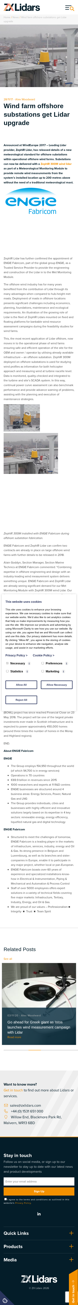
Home (7, 17)
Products (13, 1246)
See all (8, 959)
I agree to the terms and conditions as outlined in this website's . (36, 1201)
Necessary (17, 663)
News (16, 17)
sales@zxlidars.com (25, 1105)
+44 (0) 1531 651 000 (26, 1111)
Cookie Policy (43, 655)
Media (10, 1259)
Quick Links (16, 1233)
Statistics (16, 671)
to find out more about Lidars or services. (39, 1090)
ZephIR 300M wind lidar (56, 164)
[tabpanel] (39, 1004)
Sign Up (39, 1191)
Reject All (21, 699)
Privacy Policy (23, 1203)
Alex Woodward (25, 99)
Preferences (54, 663)
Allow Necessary (56, 684)
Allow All (21, 684)
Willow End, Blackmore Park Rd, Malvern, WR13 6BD (33, 1120)
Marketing (52, 671)
